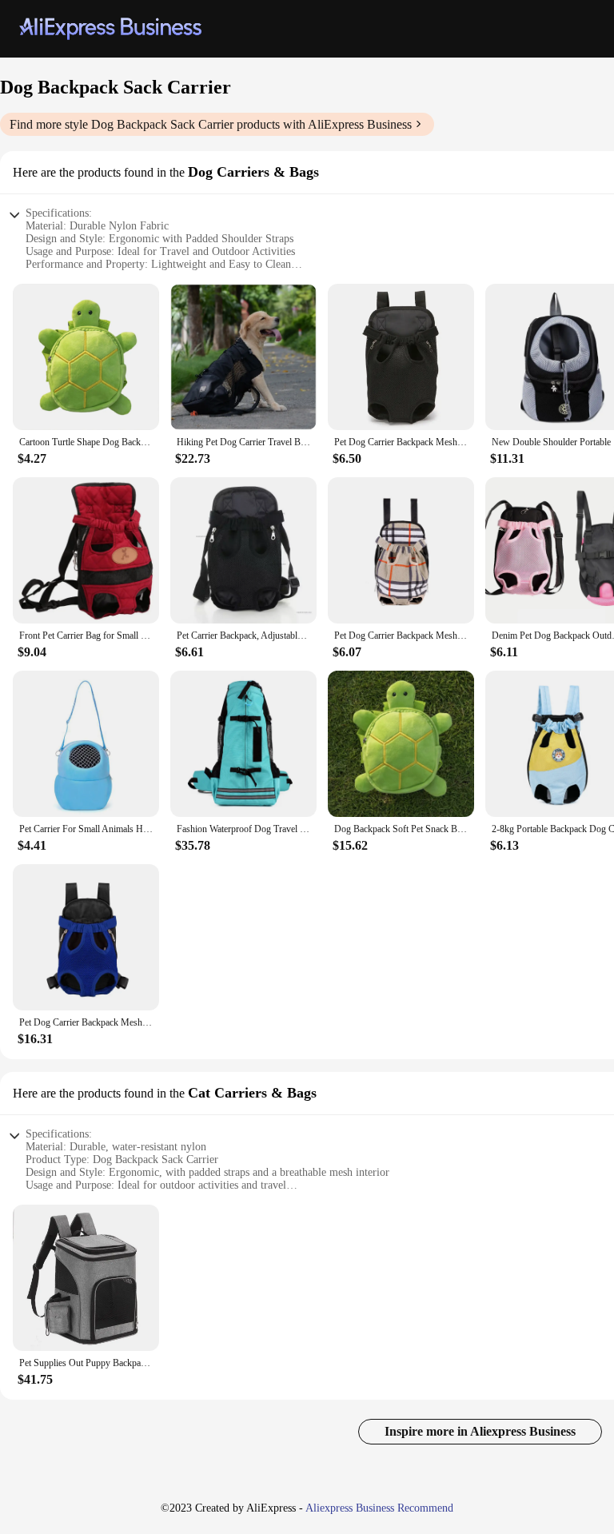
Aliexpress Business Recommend (379, 1508)
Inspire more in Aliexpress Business (480, 1431)
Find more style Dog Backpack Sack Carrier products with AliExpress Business (211, 124)
